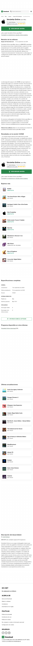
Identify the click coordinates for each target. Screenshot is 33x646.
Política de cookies (6, 619)
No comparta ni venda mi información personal (13, 622)
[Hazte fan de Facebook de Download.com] (3, 633)
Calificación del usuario (12, 24)
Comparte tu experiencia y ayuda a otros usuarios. (14, 35)
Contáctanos (5, 604)
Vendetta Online (16, 19)
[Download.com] (5, 11)
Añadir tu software (6, 601)
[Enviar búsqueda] (11, 11)
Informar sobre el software (17, 319)
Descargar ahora (17, 28)
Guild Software (6, 537)
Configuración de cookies (8, 624)
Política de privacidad (7, 614)
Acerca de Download (7, 598)
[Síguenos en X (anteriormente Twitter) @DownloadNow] (6, 633)
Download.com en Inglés (8, 606)
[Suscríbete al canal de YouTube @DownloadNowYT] (9, 633)
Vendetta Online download (8, 328)
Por (11, 22)
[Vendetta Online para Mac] (3, 21)
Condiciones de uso (6, 617)
